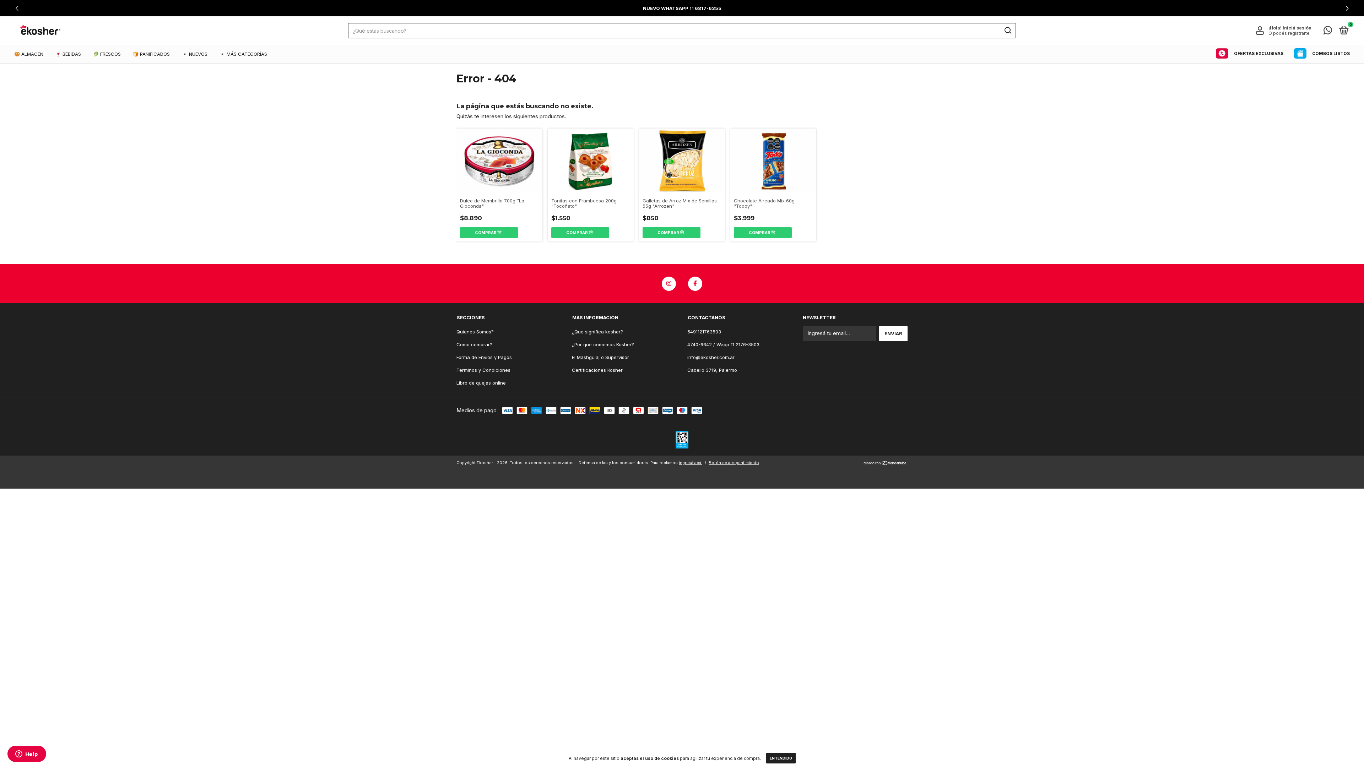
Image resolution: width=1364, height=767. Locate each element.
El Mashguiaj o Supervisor (600, 357)
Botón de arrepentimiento (734, 462)
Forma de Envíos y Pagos (484, 357)
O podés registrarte (1289, 33)
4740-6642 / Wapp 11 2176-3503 (723, 344)
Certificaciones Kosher (597, 370)
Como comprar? (474, 344)
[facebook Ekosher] (695, 284)
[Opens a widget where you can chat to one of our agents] (26, 754)
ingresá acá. (690, 462)
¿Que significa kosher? (597, 331)
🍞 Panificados (151, 54)
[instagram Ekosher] (669, 284)
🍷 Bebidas (68, 54)
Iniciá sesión (1297, 28)
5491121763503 (704, 331)
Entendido (781, 758)
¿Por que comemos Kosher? (603, 344)
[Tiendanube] (885, 463)
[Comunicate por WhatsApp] (1328, 31)
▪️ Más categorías (243, 54)
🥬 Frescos (107, 54)
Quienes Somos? (475, 331)
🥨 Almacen (28, 54)
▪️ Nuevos (194, 54)
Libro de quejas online (481, 383)
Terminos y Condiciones (483, 370)
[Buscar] (1007, 30)
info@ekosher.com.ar (711, 357)
